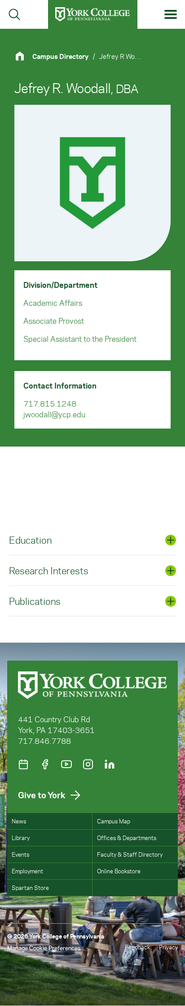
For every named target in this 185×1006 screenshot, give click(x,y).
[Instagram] (88, 764)
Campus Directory (60, 56)
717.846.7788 (44, 741)
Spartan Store (30, 887)
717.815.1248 (49, 403)
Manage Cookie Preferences (43, 948)
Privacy (168, 947)
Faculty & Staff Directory (130, 854)
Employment (27, 871)
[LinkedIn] (109, 764)
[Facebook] (45, 764)
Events (20, 854)
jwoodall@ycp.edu (54, 414)
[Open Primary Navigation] (170, 14)
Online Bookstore (119, 871)
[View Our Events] (23, 764)
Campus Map (113, 821)
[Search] (14, 14)
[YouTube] (66, 764)
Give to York (42, 794)
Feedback (137, 947)
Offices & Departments (126, 837)
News (19, 821)
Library (21, 837)
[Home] (23, 56)
